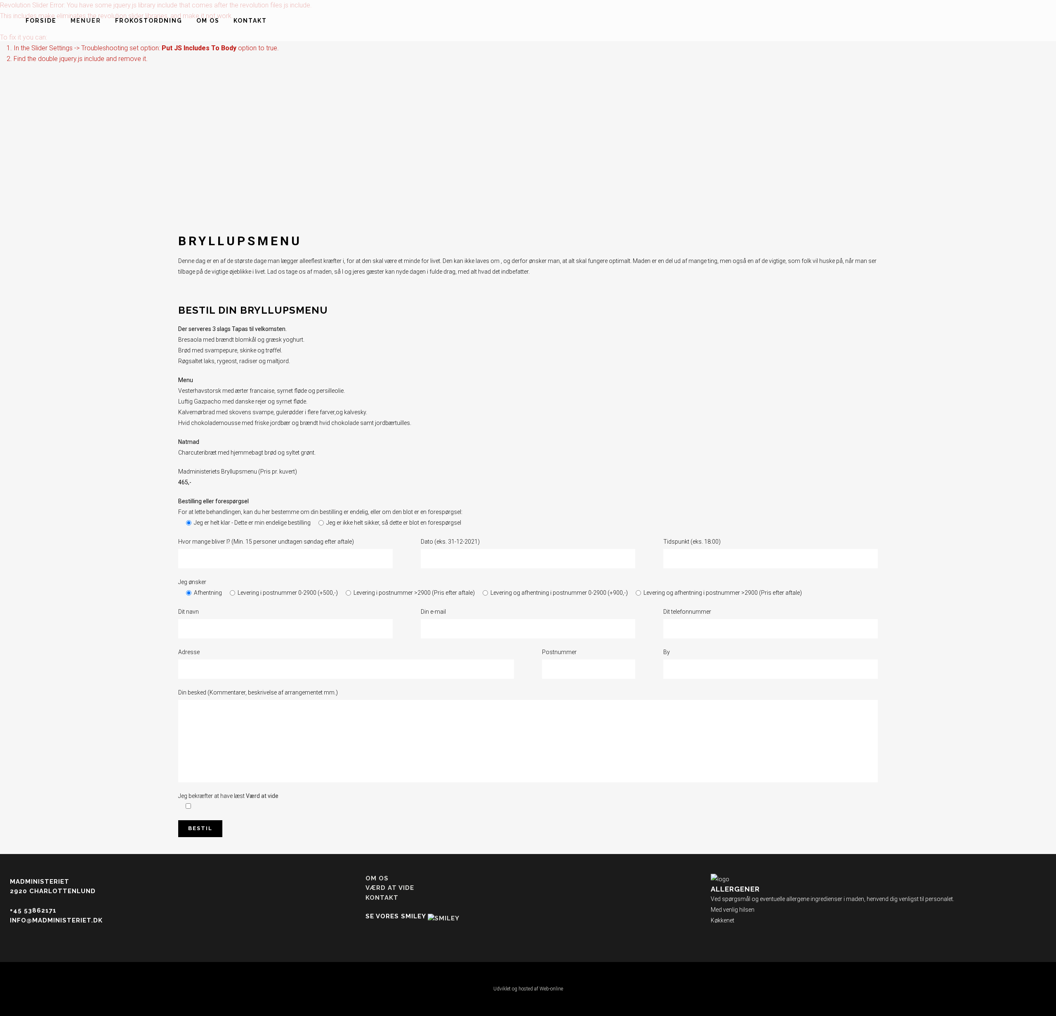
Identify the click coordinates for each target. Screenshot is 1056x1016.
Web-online (551, 989)
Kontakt (381, 897)
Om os (377, 878)
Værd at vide (262, 796)
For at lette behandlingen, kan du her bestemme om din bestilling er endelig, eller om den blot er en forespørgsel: (320, 512)
